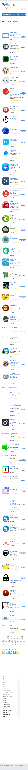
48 (3, 648)
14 (20, 638)
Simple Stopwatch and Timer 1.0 (15, 117)
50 (9, 648)
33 (6, 644)
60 (15, 649)
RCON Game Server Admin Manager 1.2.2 (14, 179)
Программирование (8, 696)
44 (15, 646)
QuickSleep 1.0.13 (13, 591)
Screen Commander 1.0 (14, 551)
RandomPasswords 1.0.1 (17, 580)
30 (20, 642)
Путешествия (6, 714)
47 (23, 646)
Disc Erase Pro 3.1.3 (14, 305)
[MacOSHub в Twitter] (7, 652)
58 (9, 649)
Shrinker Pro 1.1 (15, 516)
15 (23, 638)
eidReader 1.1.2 (13, 272)
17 (6, 640)
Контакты (21, 765)
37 (18, 644)
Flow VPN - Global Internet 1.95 (14, 260)
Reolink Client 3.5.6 (14, 150)
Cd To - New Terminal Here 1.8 (15, 33)
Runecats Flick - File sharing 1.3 (14, 139)
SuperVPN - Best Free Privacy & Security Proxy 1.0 (14, 503)
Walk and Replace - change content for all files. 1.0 (15, 407)
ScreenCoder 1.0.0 (15, 540)
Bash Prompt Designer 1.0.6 (14, 57)
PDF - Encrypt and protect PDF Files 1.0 (15, 203)
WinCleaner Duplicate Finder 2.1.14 (15, 374)
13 (17, 638)
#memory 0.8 (14, 337)
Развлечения (6, 690)
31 (23, 642)
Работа (4, 698)
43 (12, 646)
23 (23, 640)
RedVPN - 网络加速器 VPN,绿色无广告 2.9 (14, 165)
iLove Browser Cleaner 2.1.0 (14, 237)
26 (9, 642)
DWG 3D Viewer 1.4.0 (14, 283)
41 (6, 646)
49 (6, 648)
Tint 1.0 (12, 467)
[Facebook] (14, 652)
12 (14, 638)
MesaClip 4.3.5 (14, 227)
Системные (6, 14)
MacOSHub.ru (8, 4)
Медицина (5, 708)
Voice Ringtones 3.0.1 (15, 445)
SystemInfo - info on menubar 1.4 (15, 488)
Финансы (5, 700)
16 (3, 640)
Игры (18, 14)
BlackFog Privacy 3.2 (13, 316)
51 (12, 648)
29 (17, 642)
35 (12, 644)
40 (3, 646)
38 (21, 644)
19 (12, 640)
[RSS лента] (3, 652)
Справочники (6, 704)
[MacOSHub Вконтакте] (10, 652)
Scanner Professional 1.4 (14, 128)
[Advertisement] (15, 27)
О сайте (16, 765)
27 (12, 642)
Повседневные (7, 710)
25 (6, 642)
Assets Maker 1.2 (15, 67)
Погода (5, 716)
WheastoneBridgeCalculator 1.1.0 (18, 393)
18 (9, 640)
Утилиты (12, 14)
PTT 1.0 (12, 625)
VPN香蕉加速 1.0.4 (13, 434)
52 (15, 648)
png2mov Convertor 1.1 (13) (14, 604)
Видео (4, 684)
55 (23, 648)
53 (18, 648)
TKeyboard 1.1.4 (13, 456)
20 (15, 640)
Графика (5, 688)
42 (9, 646)
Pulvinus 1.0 (13, 615)
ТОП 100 (12, 5)
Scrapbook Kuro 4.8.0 (13, 564)
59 (12, 649)
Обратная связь (8, 7)
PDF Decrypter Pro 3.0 (14, 191)
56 (3, 649)
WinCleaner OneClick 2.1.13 (14, 361)
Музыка (5, 686)
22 (21, 640)
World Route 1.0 (14, 348)
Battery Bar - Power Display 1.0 (14, 45)
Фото (22, 14)
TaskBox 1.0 (13, 477)
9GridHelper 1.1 (14, 327)
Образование (6, 694)
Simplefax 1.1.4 (14, 107)
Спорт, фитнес (6, 706)
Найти (23, 8)
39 (23, 644)
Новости (6, 5)
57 (6, 649)
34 (9, 644)
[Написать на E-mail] (17, 652)
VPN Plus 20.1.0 (13, 248)
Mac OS (4, 676)
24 (3, 642)
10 (8, 638)
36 (15, 644)
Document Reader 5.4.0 (13, 294)
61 (18, 649)
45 (18, 646)
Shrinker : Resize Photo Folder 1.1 (14, 527)
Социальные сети (7, 692)
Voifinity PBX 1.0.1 (14, 78)
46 (21, 646)
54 (21, 648)
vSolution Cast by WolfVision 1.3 (14, 421)
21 (18, 640)
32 (3, 644)
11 (11, 638)
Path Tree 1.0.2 (13, 216)
